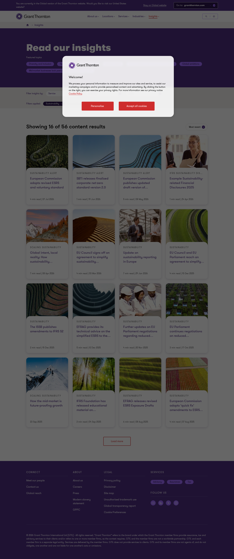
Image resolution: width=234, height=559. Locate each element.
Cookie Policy (75, 93)
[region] (118, 86)
